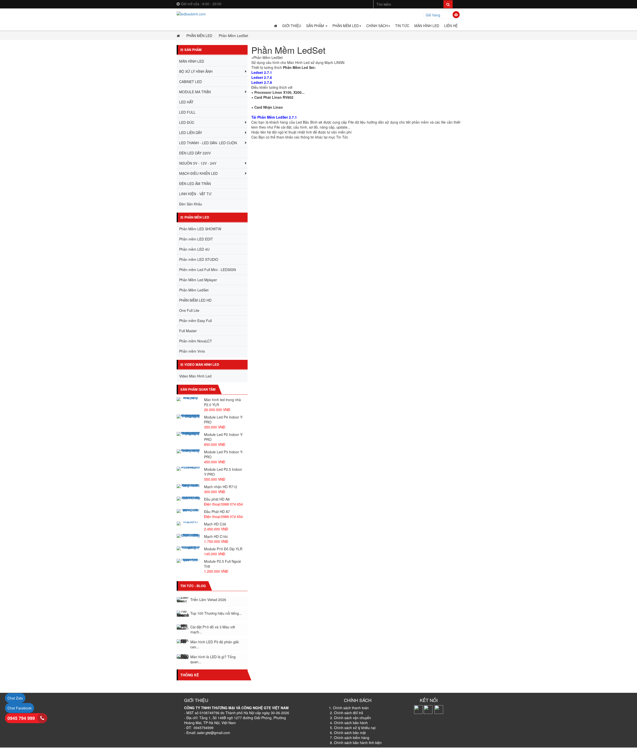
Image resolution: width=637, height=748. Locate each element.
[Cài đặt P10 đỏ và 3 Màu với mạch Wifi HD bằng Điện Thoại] (183, 614)
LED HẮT (186, 101)
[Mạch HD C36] (188, 523)
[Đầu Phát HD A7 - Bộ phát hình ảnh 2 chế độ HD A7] (188, 511)
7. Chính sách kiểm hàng (349, 737)
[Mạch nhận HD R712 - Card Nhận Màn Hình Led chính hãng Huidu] (188, 486)
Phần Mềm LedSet (194, 289)
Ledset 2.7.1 (261, 72)
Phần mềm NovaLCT (195, 340)
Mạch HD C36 (215, 523)
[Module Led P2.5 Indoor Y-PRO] (188, 469)
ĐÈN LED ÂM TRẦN (195, 183)
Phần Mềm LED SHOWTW (200, 228)
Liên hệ (451, 25)
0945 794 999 (21, 718)
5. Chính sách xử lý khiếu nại (352, 727)
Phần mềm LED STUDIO (198, 259)
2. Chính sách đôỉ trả (346, 712)
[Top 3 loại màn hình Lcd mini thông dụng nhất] (183, 659)
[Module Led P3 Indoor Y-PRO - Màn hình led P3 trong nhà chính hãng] (188, 451)
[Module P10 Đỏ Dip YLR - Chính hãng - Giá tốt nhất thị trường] (188, 548)
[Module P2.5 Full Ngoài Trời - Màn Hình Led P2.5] (188, 561)
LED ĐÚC (186, 122)
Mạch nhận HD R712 (220, 486)
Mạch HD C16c (216, 536)
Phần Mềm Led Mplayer (198, 279)
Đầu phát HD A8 (217, 499)
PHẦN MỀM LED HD (195, 300)
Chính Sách (377, 25)
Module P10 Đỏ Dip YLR (223, 548)
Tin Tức (402, 25)
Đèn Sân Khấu (190, 203)
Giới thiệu (291, 25)
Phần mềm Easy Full (195, 320)
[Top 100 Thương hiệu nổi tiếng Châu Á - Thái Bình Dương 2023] (183, 602)
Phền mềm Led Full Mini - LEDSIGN (207, 269)
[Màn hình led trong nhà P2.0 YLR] (188, 399)
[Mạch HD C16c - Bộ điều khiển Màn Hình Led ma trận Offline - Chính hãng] (188, 536)
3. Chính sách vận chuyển (350, 717)
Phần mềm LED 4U (194, 249)
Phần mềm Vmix (192, 351)
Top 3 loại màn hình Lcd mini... (214, 659)
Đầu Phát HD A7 (217, 511)
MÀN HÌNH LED (426, 25)
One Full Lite (189, 310)
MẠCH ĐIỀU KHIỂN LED (198, 173)
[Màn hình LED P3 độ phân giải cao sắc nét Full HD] (183, 629)
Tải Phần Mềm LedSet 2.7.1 (274, 117)
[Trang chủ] (212, 13)
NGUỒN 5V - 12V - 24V (197, 163)
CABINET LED (190, 81)
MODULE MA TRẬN (195, 91)
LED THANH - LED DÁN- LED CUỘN (208, 142)
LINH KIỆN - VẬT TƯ (195, 193)
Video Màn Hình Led (195, 376)
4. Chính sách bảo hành (348, 722)
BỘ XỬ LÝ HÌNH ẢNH (195, 71)
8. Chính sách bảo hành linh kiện (356, 742)
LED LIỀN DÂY (190, 132)
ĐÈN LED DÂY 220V (195, 152)
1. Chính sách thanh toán (349, 707)
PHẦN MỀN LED (199, 35)
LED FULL (187, 112)
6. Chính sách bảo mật (347, 732)
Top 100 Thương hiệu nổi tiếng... (216, 601)
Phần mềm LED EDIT (196, 238)
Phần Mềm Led (345, 25)
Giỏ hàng (433, 14)
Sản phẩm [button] (315, 25)
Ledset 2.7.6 (261, 77)
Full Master (188, 330)
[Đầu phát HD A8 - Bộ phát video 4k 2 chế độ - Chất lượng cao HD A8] (188, 499)
